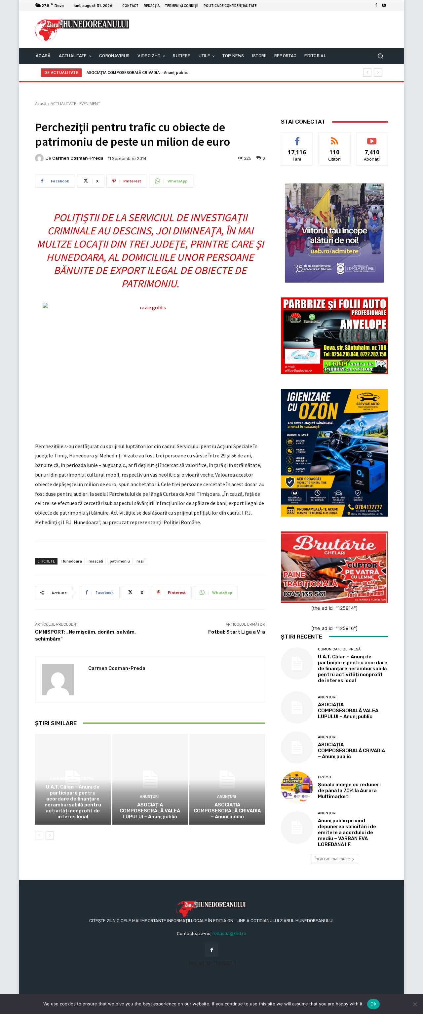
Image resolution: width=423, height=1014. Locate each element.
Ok (373, 1003)
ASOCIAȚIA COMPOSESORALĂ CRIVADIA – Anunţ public (227, 811)
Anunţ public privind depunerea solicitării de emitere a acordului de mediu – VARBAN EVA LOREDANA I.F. (347, 832)
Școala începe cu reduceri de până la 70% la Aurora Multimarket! (149, 72)
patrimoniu (120, 561)
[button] (380, 56)
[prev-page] (39, 835)
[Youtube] (384, 6)
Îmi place (297, 137)
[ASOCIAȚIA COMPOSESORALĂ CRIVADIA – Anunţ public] (227, 779)
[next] (378, 72)
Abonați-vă (372, 137)
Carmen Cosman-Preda (77, 158)
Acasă (40, 103)
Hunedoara (71, 561)
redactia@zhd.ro (229, 933)
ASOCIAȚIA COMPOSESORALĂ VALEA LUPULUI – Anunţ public (150, 811)
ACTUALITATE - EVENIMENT (75, 103)
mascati (96, 561)
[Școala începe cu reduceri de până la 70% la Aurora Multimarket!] (297, 787)
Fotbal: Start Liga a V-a (236, 632)
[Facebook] (376, 6)
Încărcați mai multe (332, 859)
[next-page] (50, 835)
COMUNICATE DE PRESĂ (72, 779)
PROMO (324, 777)
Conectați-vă (334, 137)
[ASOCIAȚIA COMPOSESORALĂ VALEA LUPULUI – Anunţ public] (150, 779)
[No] (414, 1004)
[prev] (367, 72)
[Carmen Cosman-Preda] (40, 158)
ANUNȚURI (149, 797)
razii (140, 561)
